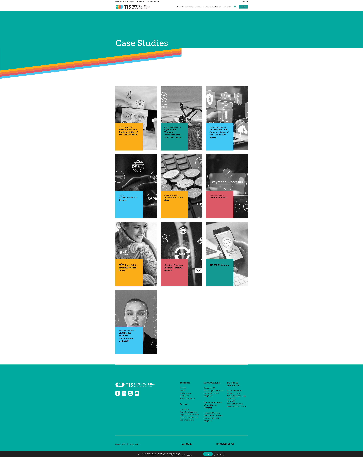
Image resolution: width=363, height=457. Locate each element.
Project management (188, 412)
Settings (218, 454)
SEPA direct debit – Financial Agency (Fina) (128, 268)
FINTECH (121, 195)
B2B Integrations (187, 420)
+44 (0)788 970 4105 (235, 404)
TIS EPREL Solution (219, 265)
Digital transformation (189, 414)
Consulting (184, 409)
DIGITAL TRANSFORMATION (172, 127)
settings (189, 455)
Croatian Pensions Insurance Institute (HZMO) (173, 268)
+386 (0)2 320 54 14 (211, 418)
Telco (182, 390)
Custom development (189, 417)
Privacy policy (133, 444)
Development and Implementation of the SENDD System (128, 132)
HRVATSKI (244, 1)
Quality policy (120, 444)
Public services (186, 393)
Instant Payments (218, 197)
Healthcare (184, 396)
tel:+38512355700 (153, 1)
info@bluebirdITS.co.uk (236, 406)
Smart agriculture (187, 398)
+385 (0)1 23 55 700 (211, 393)
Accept (208, 454)
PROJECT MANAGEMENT (126, 127)
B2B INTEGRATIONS (170, 263)
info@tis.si (208, 421)
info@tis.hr (140, 1)
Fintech (183, 388)
